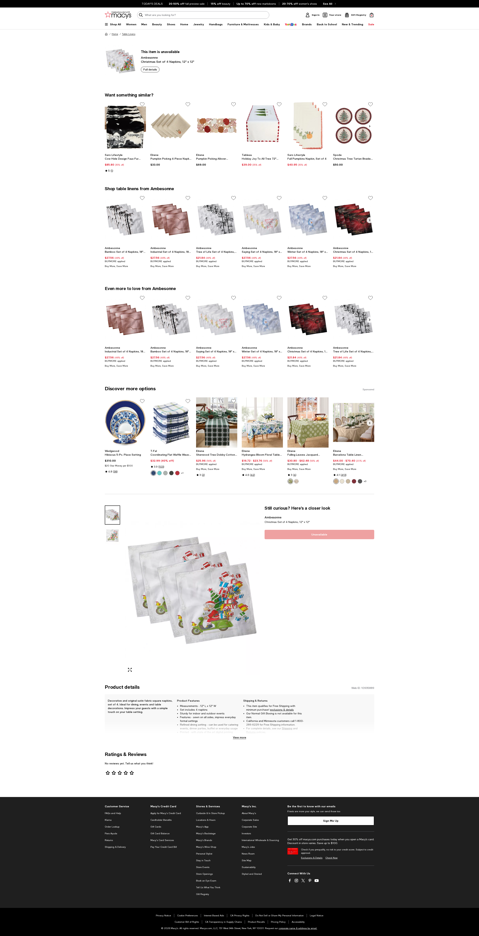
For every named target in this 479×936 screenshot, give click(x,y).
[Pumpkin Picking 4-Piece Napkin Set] (171, 126)
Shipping (287, 728)
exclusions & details (282, 709)
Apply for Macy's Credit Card (165, 813)
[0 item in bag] (371, 15)
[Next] (370, 126)
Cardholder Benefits (161, 820)
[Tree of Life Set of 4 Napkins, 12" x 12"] (216, 219)
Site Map (246, 860)
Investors (246, 833)
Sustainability (249, 867)
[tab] (112, 515)
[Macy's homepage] (106, 34)
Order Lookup (112, 826)
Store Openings (204, 874)
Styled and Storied (252, 874)
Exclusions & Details (311, 858)
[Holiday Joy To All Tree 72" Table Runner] (262, 126)
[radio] (153, 473)
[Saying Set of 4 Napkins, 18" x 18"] (262, 219)
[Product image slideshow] (192, 590)
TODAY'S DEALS (152, 3)
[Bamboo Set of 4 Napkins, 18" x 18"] (125, 219)
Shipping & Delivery (115, 847)
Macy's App (202, 826)
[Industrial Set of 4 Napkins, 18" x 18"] (171, 219)
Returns (251, 732)
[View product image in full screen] (130, 670)
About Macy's (249, 813)
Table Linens (128, 34)
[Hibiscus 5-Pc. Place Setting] (125, 422)
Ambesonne (149, 57)
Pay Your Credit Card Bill (163, 847)
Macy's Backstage (206, 833)
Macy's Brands (204, 840)
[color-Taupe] (296, 481)
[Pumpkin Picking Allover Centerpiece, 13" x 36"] (216, 126)
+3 (365, 481)
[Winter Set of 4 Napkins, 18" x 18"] (308, 219)
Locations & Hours (205, 820)
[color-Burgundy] (354, 481)
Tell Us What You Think (208, 887)
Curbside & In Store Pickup (210, 813)
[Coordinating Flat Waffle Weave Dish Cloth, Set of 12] (171, 422)
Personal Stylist (204, 853)
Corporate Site (249, 826)
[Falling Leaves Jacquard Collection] (308, 422)
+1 (182, 473)
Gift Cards (155, 826)
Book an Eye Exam (206, 880)
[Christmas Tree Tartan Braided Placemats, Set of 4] (353, 126)
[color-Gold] (336, 481)
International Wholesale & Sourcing (260, 840)
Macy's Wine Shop (206, 847)
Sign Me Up (330, 820)
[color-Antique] (342, 481)
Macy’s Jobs (248, 847)
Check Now (331, 858)
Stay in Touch (203, 860)
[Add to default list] (142, 104)
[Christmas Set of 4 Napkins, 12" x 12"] (353, 219)
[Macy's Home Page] (118, 15)
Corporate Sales (250, 820)
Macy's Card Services (162, 840)
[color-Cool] (153, 473)
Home (115, 34)
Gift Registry (202, 894)
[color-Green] (290, 481)
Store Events (202, 867)
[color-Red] (177, 473)
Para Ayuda (111, 833)
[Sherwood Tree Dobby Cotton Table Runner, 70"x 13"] (216, 422)
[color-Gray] (165, 473)
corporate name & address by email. (298, 928)
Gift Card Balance (160, 833)
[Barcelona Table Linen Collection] (353, 422)
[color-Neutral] (171, 473)
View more (239, 737)
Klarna (108, 820)
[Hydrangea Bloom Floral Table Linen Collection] (262, 422)
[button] (182, 590)
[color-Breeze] (159, 473)
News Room (248, 853)
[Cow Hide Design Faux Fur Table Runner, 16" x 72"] (125, 126)
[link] (125, 163)
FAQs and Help (113, 813)
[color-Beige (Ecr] (348, 481)
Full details (150, 69)
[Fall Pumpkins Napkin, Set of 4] (308, 126)
